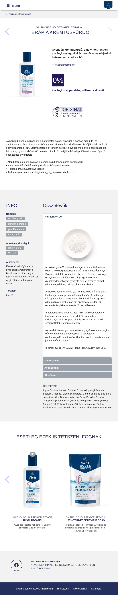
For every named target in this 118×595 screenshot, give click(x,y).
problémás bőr (16, 229)
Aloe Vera (50, 375)
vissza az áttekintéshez (18, 14)
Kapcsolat (96, 589)
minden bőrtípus (17, 224)
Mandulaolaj (51, 360)
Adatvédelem (80, 589)
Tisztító (12, 253)
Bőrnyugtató (15, 248)
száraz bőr (14, 234)
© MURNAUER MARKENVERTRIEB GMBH (34, 589)
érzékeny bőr (15, 218)
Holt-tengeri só (53, 216)
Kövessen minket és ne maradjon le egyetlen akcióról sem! (63, 565)
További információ (64, 64)
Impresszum (63, 589)
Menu (16, 5)
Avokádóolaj (51, 367)
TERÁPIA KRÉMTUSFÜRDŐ (59, 32)
